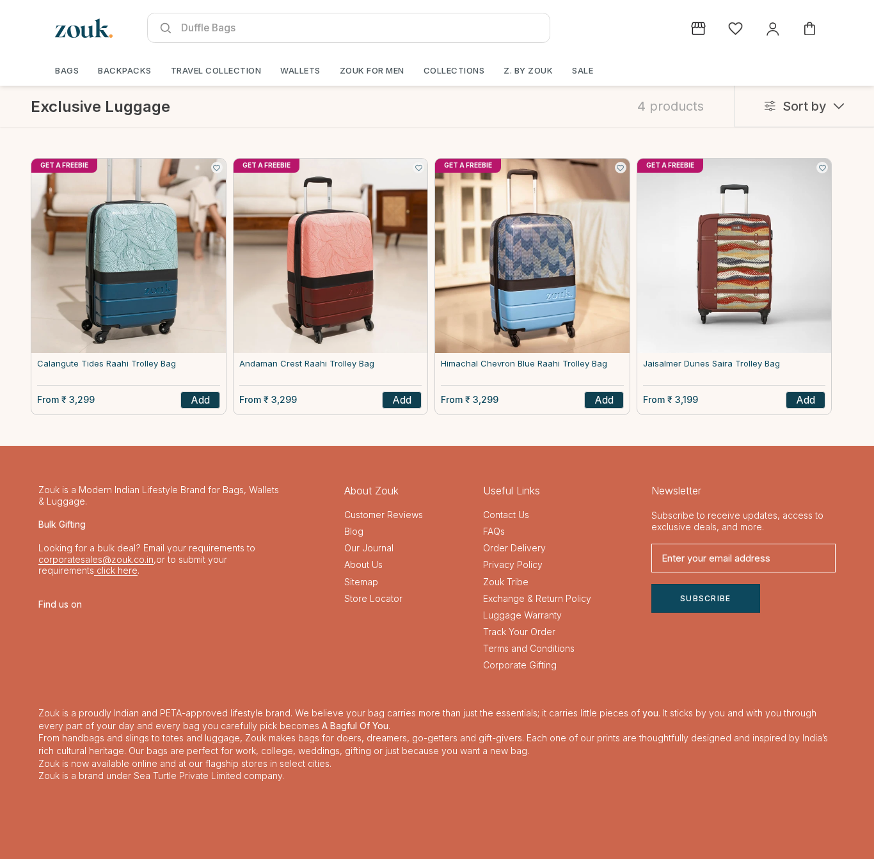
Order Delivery (514, 547)
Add (200, 399)
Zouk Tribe (505, 581)
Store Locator (373, 598)
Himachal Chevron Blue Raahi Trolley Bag (524, 363)
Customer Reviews (383, 514)
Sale (582, 70)
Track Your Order (519, 631)
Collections (454, 70)
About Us (363, 564)
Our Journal (368, 547)
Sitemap (361, 581)
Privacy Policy (513, 564)
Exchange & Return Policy (537, 598)
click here (116, 570)
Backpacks (125, 70)
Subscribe (705, 598)
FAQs (494, 531)
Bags (67, 70)
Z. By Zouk (528, 70)
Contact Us (506, 514)
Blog (353, 531)
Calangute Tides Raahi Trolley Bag (106, 363)
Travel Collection (216, 70)
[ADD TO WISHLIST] (217, 167)
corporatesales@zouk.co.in (96, 559)
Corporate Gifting (520, 664)
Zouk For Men (372, 70)
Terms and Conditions (529, 648)
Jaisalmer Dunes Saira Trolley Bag (711, 363)
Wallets (300, 70)
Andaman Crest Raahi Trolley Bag (306, 363)
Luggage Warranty (522, 615)
